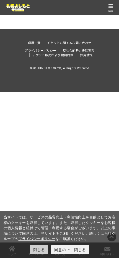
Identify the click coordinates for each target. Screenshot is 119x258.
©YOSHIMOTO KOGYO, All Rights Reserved (59, 68)
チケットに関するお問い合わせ (69, 42)
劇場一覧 (34, 42)
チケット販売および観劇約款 (52, 55)
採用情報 (86, 55)
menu (110, 10)
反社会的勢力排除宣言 (78, 50)
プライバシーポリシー (36, 238)
